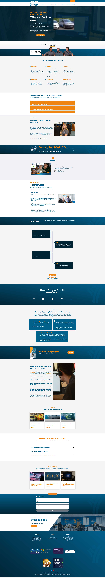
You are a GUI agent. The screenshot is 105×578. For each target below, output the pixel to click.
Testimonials (63, 4)
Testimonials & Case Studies (52, 538)
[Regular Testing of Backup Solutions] (31, 321)
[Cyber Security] (30, 66)
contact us (60, 440)
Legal (52, 300)
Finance (61, 300)
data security (32, 372)
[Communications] (45, 79)
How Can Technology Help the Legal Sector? (40, 447)
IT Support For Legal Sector (36, 540)
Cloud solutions (36, 80)
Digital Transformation (67, 79)
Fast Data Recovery (60, 321)
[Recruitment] (34, 299)
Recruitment (33, 300)
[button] (43, 4)
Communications (50, 79)
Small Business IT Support (37, 536)
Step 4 (57, 263)
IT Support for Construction (36, 537)
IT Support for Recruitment (37, 538)
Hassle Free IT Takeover (68, 539)
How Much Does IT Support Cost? (68, 537)
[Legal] (52, 299)
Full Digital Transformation (38, 111)
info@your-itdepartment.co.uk (37, 523)
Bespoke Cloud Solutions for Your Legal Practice (42, 109)
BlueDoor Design (54, 575)
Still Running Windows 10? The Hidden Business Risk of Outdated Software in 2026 (68, 484)
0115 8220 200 (39, 520)
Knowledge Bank (68, 4)
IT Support (43, 4)
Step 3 (35, 253)
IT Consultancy (65, 66)
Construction (43, 300)
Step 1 (35, 232)
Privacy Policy (68, 543)
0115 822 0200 (34, 1)
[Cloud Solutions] (30, 79)
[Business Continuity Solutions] (38, 332)
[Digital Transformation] (61, 79)
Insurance (71, 300)
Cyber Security (48, 4)
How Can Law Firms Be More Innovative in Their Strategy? (43, 454)
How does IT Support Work (68, 540)
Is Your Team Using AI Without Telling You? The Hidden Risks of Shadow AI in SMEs (36, 484)
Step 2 (57, 242)
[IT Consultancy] (61, 66)
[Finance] (62, 299)
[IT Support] (45, 66)
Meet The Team (52, 537)
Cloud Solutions (34, 79)
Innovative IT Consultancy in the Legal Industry (42, 106)
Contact (73, 4)
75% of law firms (48, 373)
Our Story (52, 536)
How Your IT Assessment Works (68, 538)
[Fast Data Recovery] (54, 321)
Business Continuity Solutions (46, 332)
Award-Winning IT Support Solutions (40, 104)
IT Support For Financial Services (37, 539)
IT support (43, 138)
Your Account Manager (68, 541)
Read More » (32, 427)
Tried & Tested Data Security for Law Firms (41, 101)
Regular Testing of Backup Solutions (41, 321)
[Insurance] (71, 299)
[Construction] (43, 299)
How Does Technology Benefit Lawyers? (39, 451)
